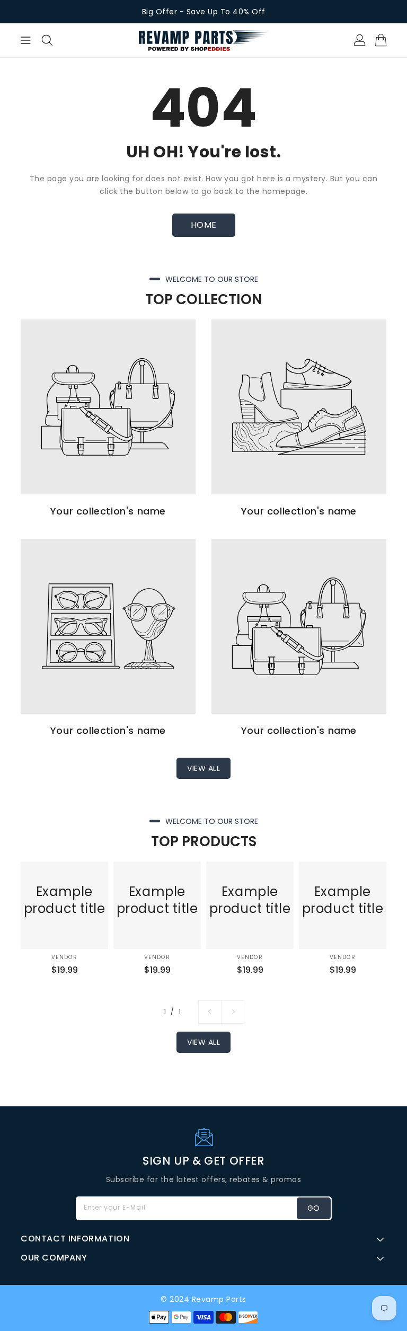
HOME (204, 225)
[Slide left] (210, 1012)
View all (203, 768)
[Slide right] (232, 1012)
